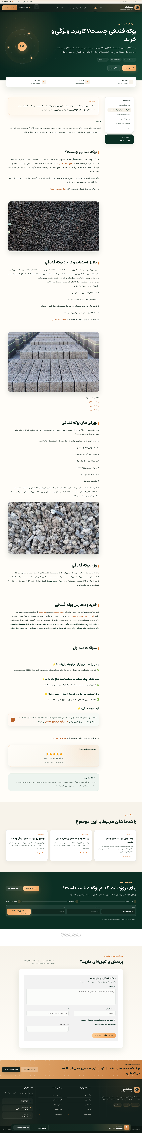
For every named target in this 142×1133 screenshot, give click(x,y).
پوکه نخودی (88, 1100)
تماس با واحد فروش (28, 1069)
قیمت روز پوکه (129, 68)
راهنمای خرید (74, 8)
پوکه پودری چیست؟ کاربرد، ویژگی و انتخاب (27, 838)
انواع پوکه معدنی (65, 163)
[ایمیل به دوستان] (71, 935)
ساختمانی (42, 612)
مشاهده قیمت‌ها (14, 888)
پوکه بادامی (94, 409)
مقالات (61, 8)
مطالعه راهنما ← (128, 856)
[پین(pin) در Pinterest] (67, 935)
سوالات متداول (126, 128)
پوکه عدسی (94, 405)
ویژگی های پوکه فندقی (123, 114)
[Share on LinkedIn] (63, 935)
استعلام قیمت (11, 8)
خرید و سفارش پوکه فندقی (122, 123)
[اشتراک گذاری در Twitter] (75, 935)
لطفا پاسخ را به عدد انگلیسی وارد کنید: (105, 1024)
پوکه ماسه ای (94, 401)
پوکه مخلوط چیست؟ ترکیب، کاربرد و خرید (72, 838)
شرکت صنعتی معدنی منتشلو (82, 616)
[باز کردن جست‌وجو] (36, 6)
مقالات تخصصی (58, 1110)
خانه (101, 8)
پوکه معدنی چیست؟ (58, 189)
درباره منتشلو (58, 1114)
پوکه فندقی (88, 1110)
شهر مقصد (62, 907)
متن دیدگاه (112, 987)
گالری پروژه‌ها (11, 1129)
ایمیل (66, 1009)
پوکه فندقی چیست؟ (124, 105)
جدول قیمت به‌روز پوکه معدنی (56, 721)
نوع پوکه (133, 907)
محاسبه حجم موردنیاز (12, 1069)
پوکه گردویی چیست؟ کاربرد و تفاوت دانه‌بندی (119, 840)
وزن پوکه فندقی (125, 119)
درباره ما (55, 8)
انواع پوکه (95, 8)
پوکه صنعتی (58, 612)
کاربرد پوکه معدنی (59, 319)
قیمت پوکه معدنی (58, 738)
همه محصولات (87, 1114)
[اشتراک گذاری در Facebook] (79, 935)
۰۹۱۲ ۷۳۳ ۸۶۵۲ (31, 888)
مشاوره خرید (114, 68)
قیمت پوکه (82, 8)
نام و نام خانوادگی (110, 1009)
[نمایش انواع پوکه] (90, 6)
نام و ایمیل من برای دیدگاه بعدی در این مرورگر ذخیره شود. (97, 1020)
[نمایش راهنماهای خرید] (68, 6)
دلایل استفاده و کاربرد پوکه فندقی (120, 110)
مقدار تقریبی (97, 907)
